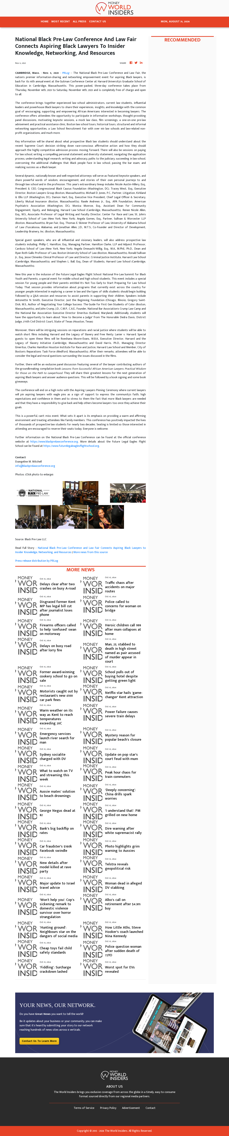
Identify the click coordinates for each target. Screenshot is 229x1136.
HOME (44, 21)
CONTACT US (97, 21)
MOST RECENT (60, 21)
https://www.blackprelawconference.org (54, 441)
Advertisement (131, 1108)
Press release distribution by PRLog (36, 560)
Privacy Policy (108, 1108)
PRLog (65, 73)
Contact (150, 1108)
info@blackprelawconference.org (35, 466)
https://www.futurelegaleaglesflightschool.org (71, 446)
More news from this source (90, 552)
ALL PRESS (79, 21)
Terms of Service (84, 1108)
